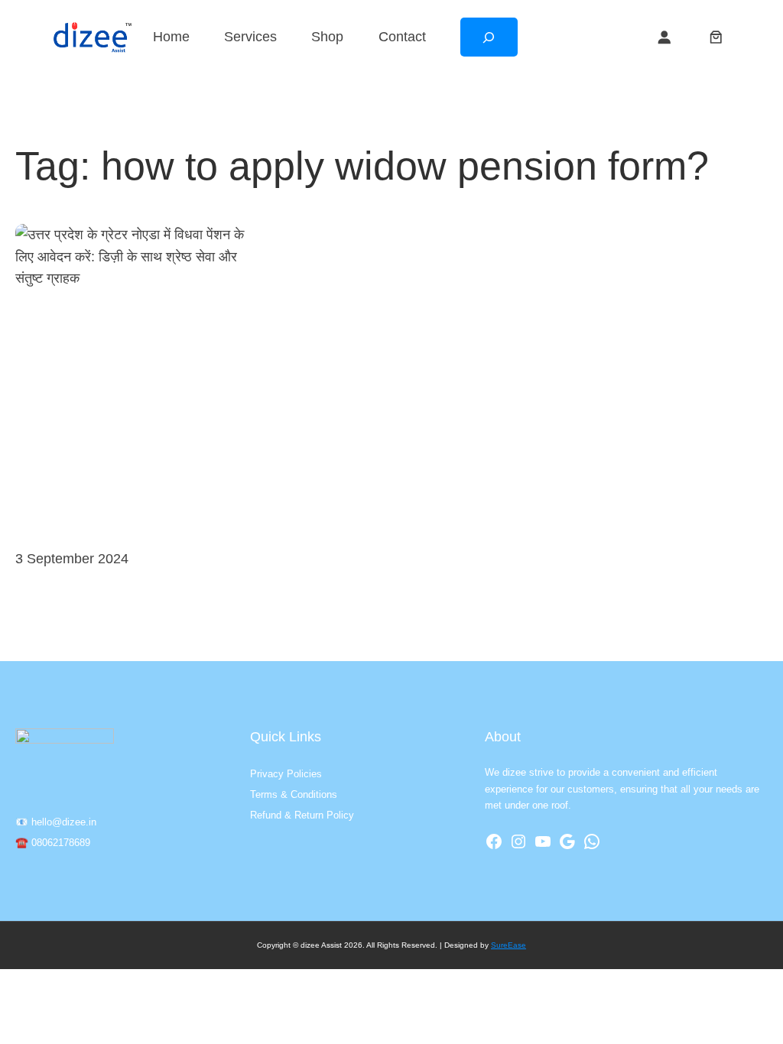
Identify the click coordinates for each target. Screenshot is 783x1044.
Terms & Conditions (293, 794)
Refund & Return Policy (302, 815)
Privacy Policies (286, 774)
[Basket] (716, 36)
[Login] (664, 36)
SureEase (508, 945)
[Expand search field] (489, 37)
